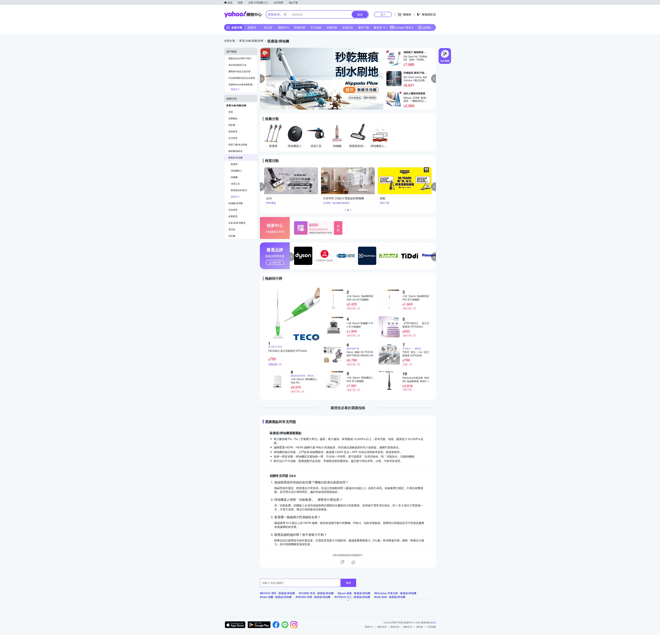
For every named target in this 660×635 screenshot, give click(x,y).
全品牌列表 (275, 262)
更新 (433, 622)
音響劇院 (232, 118)
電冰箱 (231, 229)
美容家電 (232, 209)
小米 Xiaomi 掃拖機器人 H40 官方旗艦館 (360, 379)
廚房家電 (232, 131)
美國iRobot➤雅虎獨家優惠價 (242, 84)
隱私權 (419, 626)
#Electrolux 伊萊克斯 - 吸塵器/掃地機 (395, 593)
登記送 (268, 27)
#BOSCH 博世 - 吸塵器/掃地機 (277, 593)
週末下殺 (363, 27)
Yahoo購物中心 (243, 14)
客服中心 (369, 626)
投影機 (231, 125)
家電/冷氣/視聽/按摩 (236, 105)
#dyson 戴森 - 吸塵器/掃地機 (354, 593)
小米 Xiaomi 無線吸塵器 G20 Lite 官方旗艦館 (360, 297)
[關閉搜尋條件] (285, 14)
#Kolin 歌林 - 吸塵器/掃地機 (389, 597)
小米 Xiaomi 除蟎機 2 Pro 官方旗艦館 (360, 324)
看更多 (378, 27)
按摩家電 (232, 216)
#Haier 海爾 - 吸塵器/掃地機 (276, 597)
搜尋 (348, 583)
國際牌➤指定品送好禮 (239, 71)
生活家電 (232, 138)
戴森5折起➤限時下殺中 (240, 58)
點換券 (252, 27)
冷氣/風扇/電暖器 (236, 222)
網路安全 (407, 626)
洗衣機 (231, 235)
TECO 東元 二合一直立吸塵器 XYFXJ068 (416, 353)
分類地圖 (431, 626)
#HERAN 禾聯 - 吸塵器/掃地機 (313, 597)
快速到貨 (299, 27)
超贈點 (427, 27)
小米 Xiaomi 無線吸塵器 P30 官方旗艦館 (416, 297)
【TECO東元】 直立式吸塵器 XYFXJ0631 (416, 324)
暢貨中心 (283, 27)
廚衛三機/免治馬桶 (237, 144)
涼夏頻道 (331, 27)
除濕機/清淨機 (235, 203)
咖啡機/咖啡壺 (235, 151)
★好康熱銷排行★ (237, 64)
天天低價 (315, 27)
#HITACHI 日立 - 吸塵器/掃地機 (352, 597)
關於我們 (382, 626)
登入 (383, 14)
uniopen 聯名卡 (404, 27)
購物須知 (394, 626)
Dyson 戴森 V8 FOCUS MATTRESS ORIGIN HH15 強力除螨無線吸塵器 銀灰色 (360, 353)
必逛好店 (347, 27)
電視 (230, 111)
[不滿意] (342, 562)
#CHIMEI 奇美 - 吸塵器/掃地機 (316, 593)
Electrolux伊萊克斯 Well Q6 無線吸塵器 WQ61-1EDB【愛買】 (416, 379)
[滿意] (353, 562)
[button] (262, 78)
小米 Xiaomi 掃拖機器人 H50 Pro (304, 380)
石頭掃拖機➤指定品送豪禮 (241, 77)
